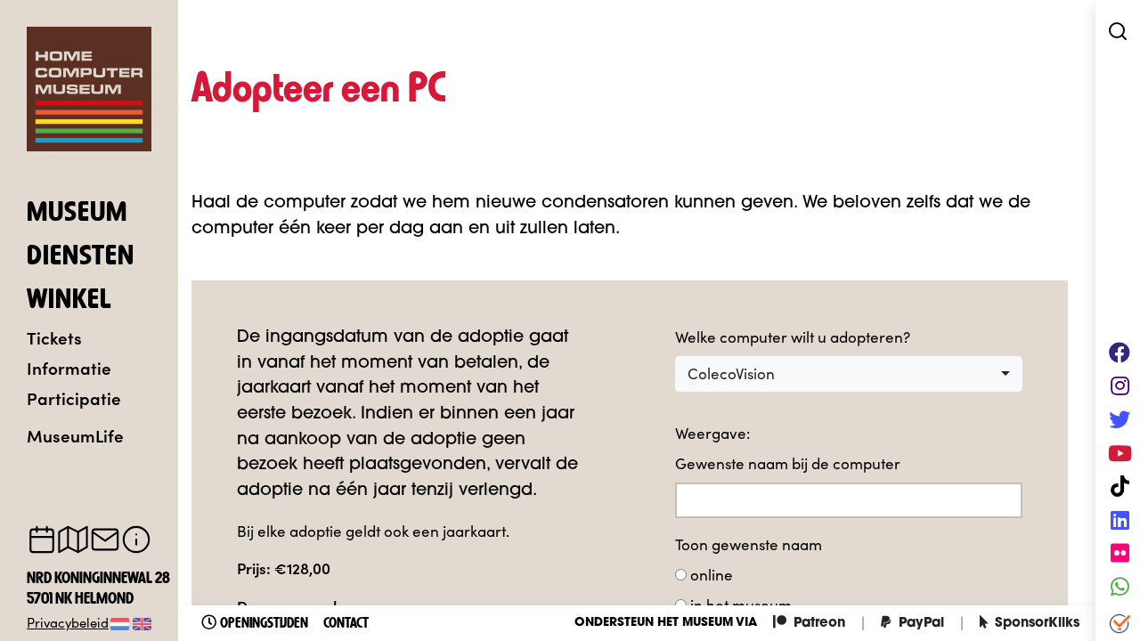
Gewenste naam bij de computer (787, 463)
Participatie (74, 397)
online (711, 574)
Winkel (69, 301)
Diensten (80, 257)
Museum (77, 214)
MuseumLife (75, 435)
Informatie (69, 367)
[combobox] (848, 374)
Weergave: (712, 433)
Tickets (54, 337)
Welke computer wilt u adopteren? (792, 337)
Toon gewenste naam (748, 544)
